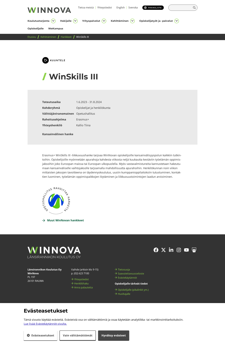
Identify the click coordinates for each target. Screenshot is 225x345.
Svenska (133, 7)
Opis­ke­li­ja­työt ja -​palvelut (156, 20)
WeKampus (55, 28)
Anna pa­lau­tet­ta (83, 287)
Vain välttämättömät (77, 335)
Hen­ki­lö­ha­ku (81, 283)
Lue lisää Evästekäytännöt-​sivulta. (45, 324)
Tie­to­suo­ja (124, 269)
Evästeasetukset (42, 335)
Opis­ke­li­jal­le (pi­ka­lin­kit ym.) (133, 289)
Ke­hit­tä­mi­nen (120, 20)
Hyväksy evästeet (113, 335)
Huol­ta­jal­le (124, 294)
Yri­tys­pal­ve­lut (91, 20)
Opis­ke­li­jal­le (36, 28)
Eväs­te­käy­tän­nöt (127, 277)
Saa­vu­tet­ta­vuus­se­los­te (131, 273)
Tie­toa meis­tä (86, 7)
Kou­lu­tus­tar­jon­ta (38, 20)
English (120, 7)
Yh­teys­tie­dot (104, 7)
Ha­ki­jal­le (65, 20)
